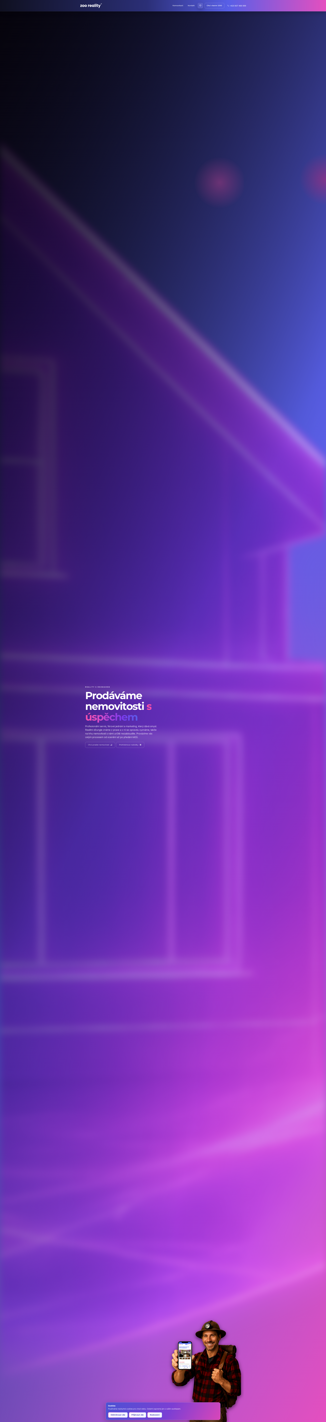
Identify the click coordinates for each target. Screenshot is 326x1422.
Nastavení (155, 1415)
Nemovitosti (178, 5)
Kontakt (191, 5)
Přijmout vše (137, 1415)
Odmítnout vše (118, 1415)
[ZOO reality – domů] (91, 6)
